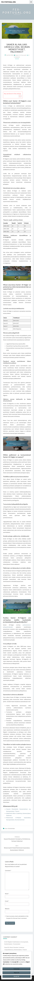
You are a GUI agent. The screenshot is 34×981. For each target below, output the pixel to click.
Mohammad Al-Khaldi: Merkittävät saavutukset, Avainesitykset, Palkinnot (17, 848)
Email (7, 901)
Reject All (16, 972)
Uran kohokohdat (10, 828)
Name (7, 893)
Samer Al (6, 106)
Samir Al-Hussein (21, 55)
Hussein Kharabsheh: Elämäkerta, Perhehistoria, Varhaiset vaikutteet (17, 839)
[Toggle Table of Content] (19, 96)
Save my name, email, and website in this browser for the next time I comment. (17, 917)
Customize (16, 969)
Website (7, 908)
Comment (8, 870)
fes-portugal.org (8, 2)
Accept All (16, 976)
